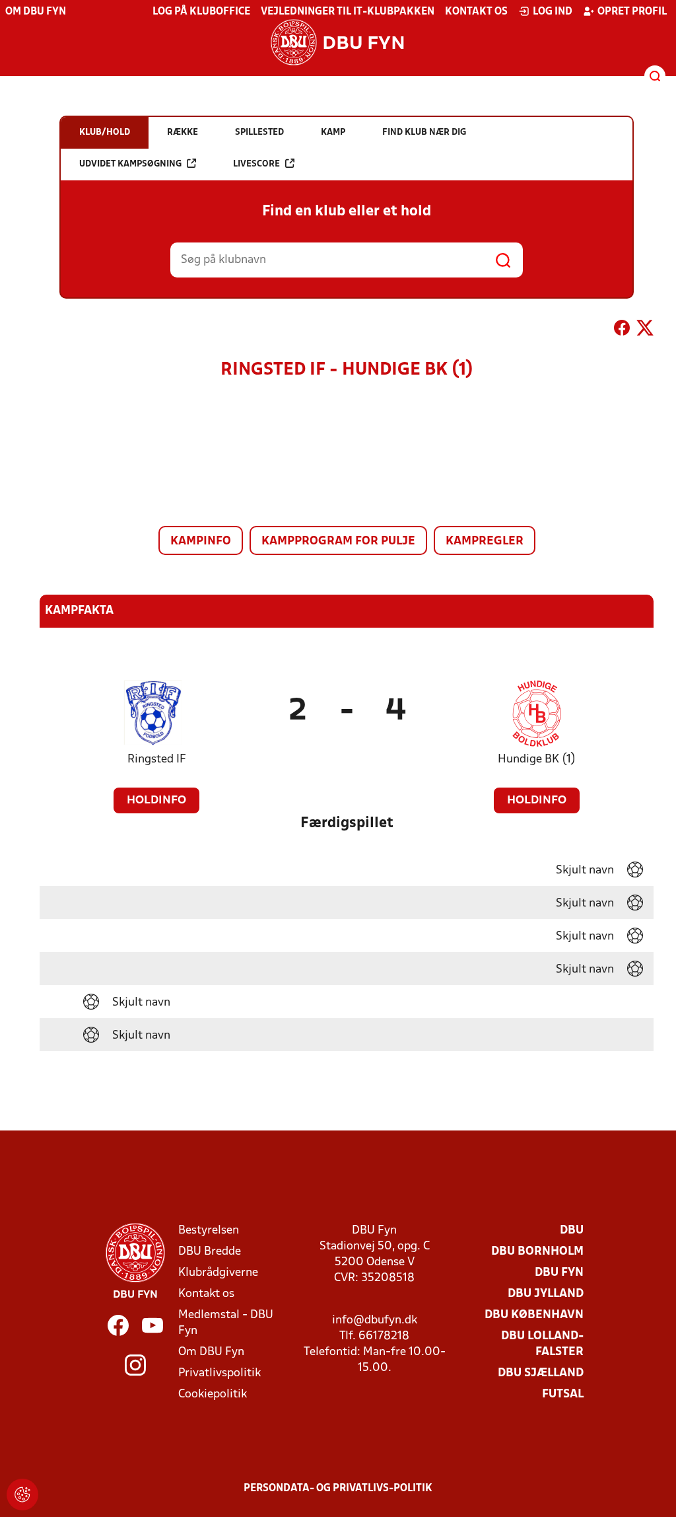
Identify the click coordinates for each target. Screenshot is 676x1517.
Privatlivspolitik (219, 1373)
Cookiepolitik (212, 1394)
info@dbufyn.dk (374, 1320)
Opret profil (632, 12)
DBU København (534, 1315)
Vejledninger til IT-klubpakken (347, 12)
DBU (572, 1230)
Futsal (563, 1394)
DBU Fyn (559, 1272)
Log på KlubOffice (201, 12)
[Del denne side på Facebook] (622, 330)
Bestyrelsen (208, 1230)
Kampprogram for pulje (338, 541)
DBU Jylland (546, 1294)
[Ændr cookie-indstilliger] (22, 1494)
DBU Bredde (209, 1251)
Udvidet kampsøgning (130, 164)
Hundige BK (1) (537, 759)
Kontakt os (476, 12)
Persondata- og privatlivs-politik (338, 1488)
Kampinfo (200, 541)
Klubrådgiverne (218, 1272)
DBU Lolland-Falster (542, 1344)
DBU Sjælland (541, 1373)
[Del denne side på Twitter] (645, 330)
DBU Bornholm (537, 1251)
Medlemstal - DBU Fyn (225, 1323)
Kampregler (485, 541)
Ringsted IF (156, 759)
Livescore (256, 164)
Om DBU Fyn (35, 12)
